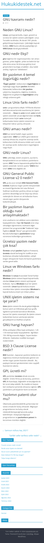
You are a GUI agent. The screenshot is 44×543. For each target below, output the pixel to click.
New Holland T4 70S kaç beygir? (12, 455)
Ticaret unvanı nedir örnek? (11, 445)
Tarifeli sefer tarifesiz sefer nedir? (25, 435)
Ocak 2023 (5, 481)
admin (6, 23)
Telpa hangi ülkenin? (8, 458)
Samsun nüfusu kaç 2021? (15, 430)
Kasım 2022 (5, 488)
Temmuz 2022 (6, 501)
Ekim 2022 (5, 491)
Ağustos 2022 (6, 498)
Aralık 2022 (5, 485)
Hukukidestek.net (21, 4)
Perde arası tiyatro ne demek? (12, 448)
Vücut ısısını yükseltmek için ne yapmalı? (15, 452)
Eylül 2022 (5, 494)
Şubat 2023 (5, 478)
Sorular (6, 15)
